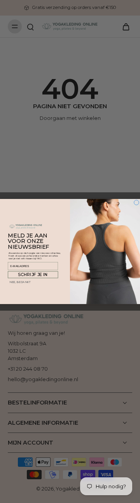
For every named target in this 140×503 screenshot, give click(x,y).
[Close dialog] (136, 202)
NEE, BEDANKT (20, 282)
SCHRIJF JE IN (33, 274)
